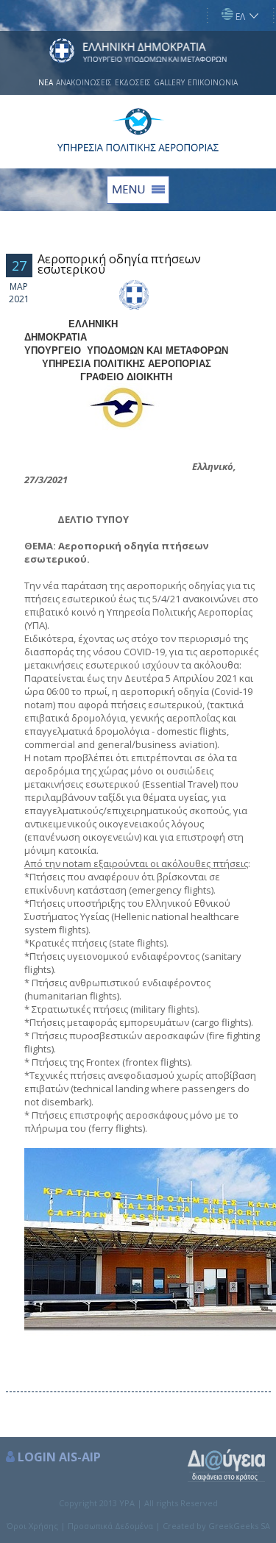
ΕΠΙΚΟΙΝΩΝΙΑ (213, 82)
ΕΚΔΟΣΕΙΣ (133, 82)
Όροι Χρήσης (32, 1525)
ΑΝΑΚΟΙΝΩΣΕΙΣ (84, 82)
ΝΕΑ (45, 82)
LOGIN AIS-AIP (59, 1457)
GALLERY (169, 82)
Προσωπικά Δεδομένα (110, 1525)
